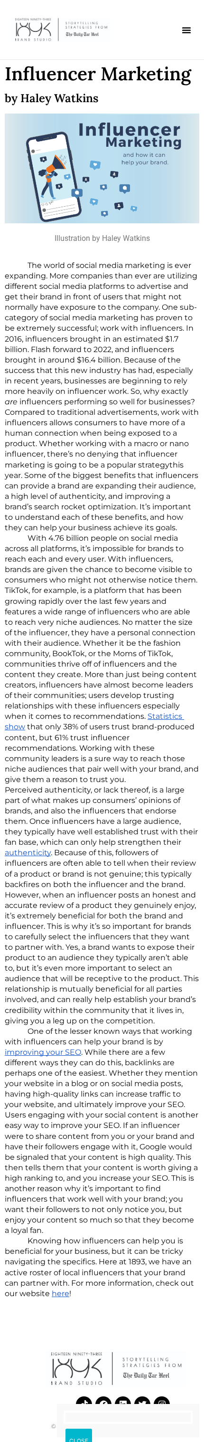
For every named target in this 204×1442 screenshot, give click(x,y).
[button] (186, 30)
